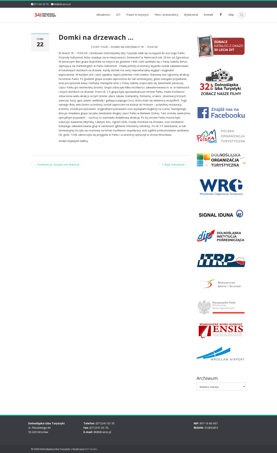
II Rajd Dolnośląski (175, 164)
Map (231, 14)
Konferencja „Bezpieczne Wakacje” (57, 164)
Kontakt (208, 14)
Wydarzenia (191, 14)
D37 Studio (91, 449)
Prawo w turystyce (137, 14)
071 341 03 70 (41, 4)
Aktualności (103, 14)
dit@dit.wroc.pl (62, 4)
